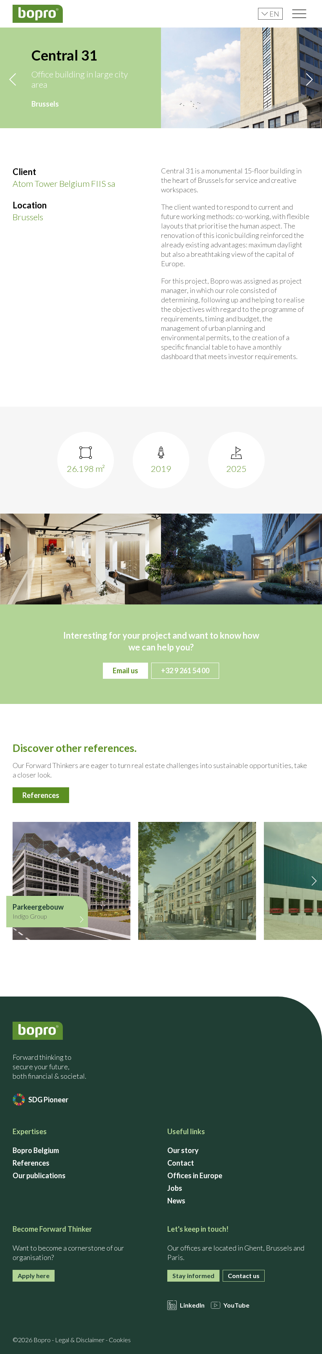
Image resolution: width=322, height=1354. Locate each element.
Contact (180, 1163)
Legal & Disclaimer (79, 1339)
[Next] (309, 79)
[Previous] (12, 79)
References (40, 795)
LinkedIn (192, 1305)
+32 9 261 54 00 (185, 670)
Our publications (39, 1175)
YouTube (236, 1305)
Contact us (244, 1275)
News (176, 1200)
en (274, 13)
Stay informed (193, 1275)
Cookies (120, 1339)
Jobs (174, 1188)
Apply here (33, 1275)
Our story (183, 1150)
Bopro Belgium (36, 1150)
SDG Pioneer (48, 1099)
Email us (125, 670)
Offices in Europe (194, 1175)
